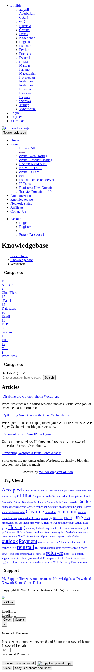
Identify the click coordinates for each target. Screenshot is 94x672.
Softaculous (39, 553)
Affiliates (16, 207)
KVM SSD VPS (30, 168)
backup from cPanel (79, 496)
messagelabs (58, 532)
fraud (26, 522)
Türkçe (24, 105)
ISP (17, 532)
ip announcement (73, 528)
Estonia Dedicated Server (36, 180)
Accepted (12, 490)
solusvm (54, 553)
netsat (5, 536)
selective (66, 547)
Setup (5, 553)
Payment (28, 541)
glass (85, 522)
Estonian (25, 46)
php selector (69, 541)
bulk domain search (66, 502)
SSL (22, 176)
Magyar (24, 65)
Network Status (21, 203)
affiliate (25, 496)
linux (23, 532)
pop (78, 541)
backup (64, 496)
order (68, 536)
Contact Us (18, 211)
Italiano (24, 69)
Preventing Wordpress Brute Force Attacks (31, 453)
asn (58, 496)
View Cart (17, 121)
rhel (37, 547)
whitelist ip (38, 562)
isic (9, 532)
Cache (84, 501)
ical (27, 528)
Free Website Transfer (41, 522)
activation (28, 490)
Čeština (24, 30)
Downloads (84, 579)
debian (44, 518)
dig (50, 518)
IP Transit (25, 184)
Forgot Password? (31, 234)
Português (26, 81)
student (80, 553)
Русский (25, 93)
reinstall (25, 547)
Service (83, 547)
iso (13, 532)
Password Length (14, 645)
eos (21, 522)
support (6, 558)
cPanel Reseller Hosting (35, 160)
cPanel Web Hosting (33, 156)
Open (44, 536)
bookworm (40, 502)
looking (30, 532)
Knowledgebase (21, 199)
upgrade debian (9, 562)
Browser (51, 502)
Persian (24, 50)
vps (20, 562)
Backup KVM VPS (33, 164)
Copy (67, 663)
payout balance (46, 541)
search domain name (50, 547)
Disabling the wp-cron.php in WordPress (30, 396)
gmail (4, 528)
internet (57, 528)
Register (16, 117)
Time (67, 558)
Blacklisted (27, 502)
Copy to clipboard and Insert (33, 668)
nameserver (82, 532)
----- (22, 152)
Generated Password (16, 654)
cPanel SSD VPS (31, 172)
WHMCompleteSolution (56, 472)
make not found (43, 532)
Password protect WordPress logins (26, 434)
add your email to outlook (73, 490)
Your (85, 562)
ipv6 (4, 532)
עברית (23, 61)
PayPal (58, 541)
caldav (5, 506)
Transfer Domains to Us (35, 191)
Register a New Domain (36, 187)
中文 (22, 21)
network (13, 536)
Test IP (60, 558)
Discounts (58, 518)
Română (25, 89)
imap (32, 528)
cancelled (14, 506)
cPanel (5, 518)
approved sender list (45, 496)
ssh (74, 553)
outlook (10, 541)
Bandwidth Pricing (11, 502)
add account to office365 (46, 490)
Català (23, 17)
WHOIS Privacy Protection (67, 562)
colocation (50, 512)
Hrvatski (25, 26)
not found (35, 536)
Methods (70, 532)
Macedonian (27, 73)
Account (17, 219)
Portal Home (19, 256)
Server (74, 547)
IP (63, 528)
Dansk (23, 34)
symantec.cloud (18, 558)
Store (14, 144)
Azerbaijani (27, 13)
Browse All (27, 148)
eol (16, 522)
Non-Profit (23, 536)
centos (22, 506)
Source (67, 553)
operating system (56, 536)
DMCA (68, 518)
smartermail (26, 553)
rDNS (13, 547)
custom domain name (29, 518)
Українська (27, 109)
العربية (24, 9)
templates (51, 558)
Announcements (21, 195)
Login (14, 113)
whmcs (48, 562)
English (15, 5)
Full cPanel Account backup (67, 522)
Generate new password (18, 663)
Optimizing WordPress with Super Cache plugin (35, 415)
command (66, 511)
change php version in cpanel (51, 506)
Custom (13, 518)
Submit (19, 619)
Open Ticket (32, 582)
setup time (14, 553)
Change (31, 506)
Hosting (16, 527)
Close (7, 619)
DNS (78, 517)
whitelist (27, 562)
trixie (74, 558)
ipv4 (85, 528)
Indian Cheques (44, 528)
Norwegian (27, 77)
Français (25, 53)
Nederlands (27, 38)
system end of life (36, 558)
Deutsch (25, 57)
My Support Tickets (16, 579)
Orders (76, 536)
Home (14, 140)
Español (24, 97)
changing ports (74, 506)
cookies (82, 512)
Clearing (35, 511)
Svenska (25, 101)
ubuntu (81, 558)
